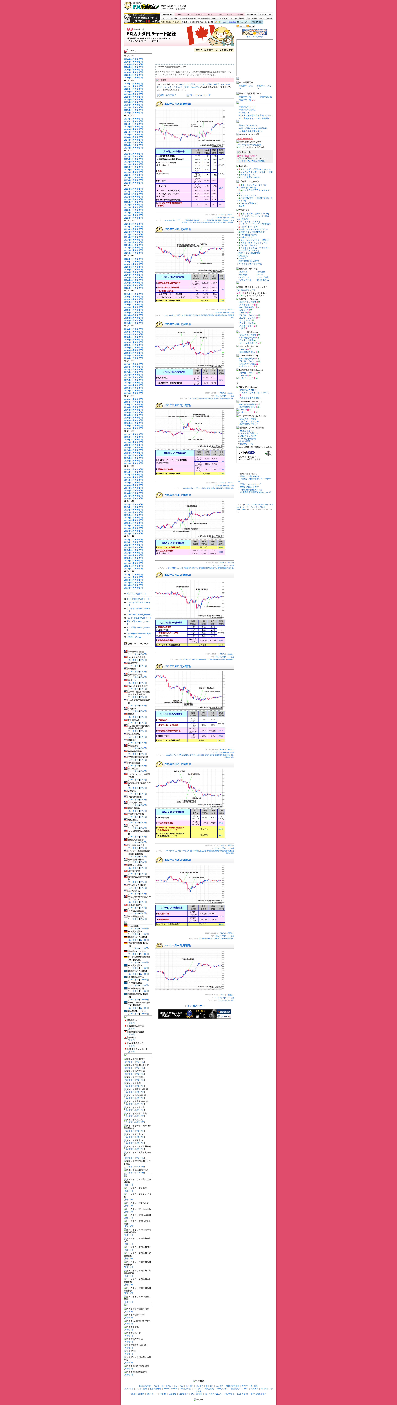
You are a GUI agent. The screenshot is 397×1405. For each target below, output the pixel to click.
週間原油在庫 (218, 398)
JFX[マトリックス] (249, 195)
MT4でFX (215, 18)
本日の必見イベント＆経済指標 (253, 128)
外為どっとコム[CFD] (250, 221)
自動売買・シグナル (244, 18)
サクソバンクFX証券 (257, 507)
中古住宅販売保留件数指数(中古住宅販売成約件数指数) (214, 568)
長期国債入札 (229, 398)
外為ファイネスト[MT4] (250, 398)
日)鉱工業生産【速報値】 (225, 222)
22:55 (221, 204)
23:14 (221, 835)
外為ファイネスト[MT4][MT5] (254, 229)
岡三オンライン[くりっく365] (254, 242)
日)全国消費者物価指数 (207, 222)
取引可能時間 (183, 18)
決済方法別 (223, 18)
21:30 (221, 188)
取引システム (263, 280)
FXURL (222, 215)
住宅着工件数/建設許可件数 (224, 939)
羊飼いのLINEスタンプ (250, 484)
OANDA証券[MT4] (247, 390)
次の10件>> (198, 1006)
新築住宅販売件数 (227, 659)
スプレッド (164, 18)
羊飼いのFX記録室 (247, 109)
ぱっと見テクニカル (220, 22)
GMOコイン (244, 256)
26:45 (221, 645)
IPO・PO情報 (208, 22)
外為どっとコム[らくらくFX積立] (255, 224)
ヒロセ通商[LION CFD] (249, 250)
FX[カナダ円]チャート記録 (179, 36)
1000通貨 (261, 272)
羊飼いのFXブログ (257, 22)
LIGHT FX (243, 310)
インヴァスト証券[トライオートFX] (256, 172)
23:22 (221, 924)
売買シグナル (245, 280)
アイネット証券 (246, 323)
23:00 (221, 469)
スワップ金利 (173, 18)
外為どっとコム (248, 174)
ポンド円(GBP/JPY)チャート (139, 618)
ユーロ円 (210, 14)
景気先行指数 (209, 755)
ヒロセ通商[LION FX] (250, 177)
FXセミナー (176, 22)
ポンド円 (220, 14)
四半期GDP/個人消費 (200, 315)
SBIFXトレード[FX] (249, 227)
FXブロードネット (249, 245)
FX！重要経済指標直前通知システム (255, 115)
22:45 (221, 200)
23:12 (221, 829)
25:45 (222, 300)
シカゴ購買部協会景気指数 (190, 220)
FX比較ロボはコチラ (245, 290)
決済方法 (243, 272)
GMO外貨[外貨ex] (248, 235)
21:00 (221, 547)
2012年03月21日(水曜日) (178, 764)
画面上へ (231, 215)
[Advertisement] (236, 7)
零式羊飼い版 (266, 97)
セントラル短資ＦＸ (248, 343)
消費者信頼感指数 (217, 488)
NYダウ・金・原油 (265, 14)
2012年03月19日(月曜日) (178, 945)
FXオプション (233, 18)
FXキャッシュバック (243, 22)
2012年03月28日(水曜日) (178, 324)
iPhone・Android (194, 18)
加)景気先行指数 (226, 851)
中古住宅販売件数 (213, 851)
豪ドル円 (229, 14)
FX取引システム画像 (265, 18)
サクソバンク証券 (181, 87)
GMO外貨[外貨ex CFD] (249, 261)
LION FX (243, 312)
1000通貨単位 (206, 18)
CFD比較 (191, 22)
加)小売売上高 (199, 755)
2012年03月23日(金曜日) (178, 574)
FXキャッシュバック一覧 (200, 95)
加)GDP (195, 222)
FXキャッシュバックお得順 (248, 145)
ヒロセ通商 (245, 441)
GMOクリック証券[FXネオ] (253, 232)
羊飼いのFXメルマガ (248, 125)
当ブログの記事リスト (137, 593)
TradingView (195, 87)
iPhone (260, 275)
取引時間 (243, 275)
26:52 (221, 740)
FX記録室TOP (167, 14)
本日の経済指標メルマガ (251, 489)
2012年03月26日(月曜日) (178, 495)
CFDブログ (199, 22)
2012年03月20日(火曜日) (178, 860)
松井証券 (243, 258)
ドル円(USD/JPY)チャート (138, 599)
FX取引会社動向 (166, 22)
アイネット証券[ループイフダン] (255, 248)
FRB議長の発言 (186, 315)
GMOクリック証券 (187, 84)
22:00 (221, 461)
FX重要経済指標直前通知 (250, 131)
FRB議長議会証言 (200, 851)
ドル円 (180, 14)
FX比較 (184, 22)
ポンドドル (200, 14)
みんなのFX (244, 320)
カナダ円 (239, 14)
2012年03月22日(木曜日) (178, 666)
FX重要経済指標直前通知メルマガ (255, 492)
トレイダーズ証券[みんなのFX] (251, 161)
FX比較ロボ (231, 22)
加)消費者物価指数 (213, 659)
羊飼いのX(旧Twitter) (249, 476)
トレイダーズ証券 (204, 84)
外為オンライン (248, 237)
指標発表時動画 (251, 14)
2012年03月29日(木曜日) (178, 229)
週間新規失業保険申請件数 (217, 315)
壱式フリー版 (245, 100)
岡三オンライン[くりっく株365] (255, 240)
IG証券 (216, 84)
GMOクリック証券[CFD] (249, 253)
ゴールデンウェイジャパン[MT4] (254, 392)
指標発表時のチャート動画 (139, 633)
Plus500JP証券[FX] (249, 203)
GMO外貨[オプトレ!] (248, 424)
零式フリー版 (245, 97)
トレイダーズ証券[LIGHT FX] (256, 213)
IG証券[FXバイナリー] (249, 421)
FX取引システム (134, 637)
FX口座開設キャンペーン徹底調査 (254, 118)
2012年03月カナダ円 (172, 220)
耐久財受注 (209, 398)
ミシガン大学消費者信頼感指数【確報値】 (215, 220)
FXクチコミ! (242, 1394)
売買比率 (254, 18)
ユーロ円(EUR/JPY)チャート (139, 614)
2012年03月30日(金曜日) (178, 103)
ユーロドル (190, 14)
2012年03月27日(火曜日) (178, 405)
